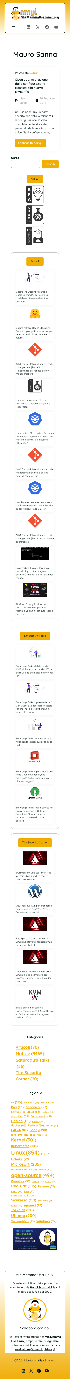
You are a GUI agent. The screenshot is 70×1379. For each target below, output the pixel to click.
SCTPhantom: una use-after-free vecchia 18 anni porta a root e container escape (33, 876)
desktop (38, 1121)
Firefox (52, 1125)
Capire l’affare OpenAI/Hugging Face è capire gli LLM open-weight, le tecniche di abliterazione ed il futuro (34, 332)
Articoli (35, 261)
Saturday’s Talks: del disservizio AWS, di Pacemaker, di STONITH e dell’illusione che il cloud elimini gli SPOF (34, 671)
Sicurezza (23, 1200)
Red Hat (23, 1185)
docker (18, 1125)
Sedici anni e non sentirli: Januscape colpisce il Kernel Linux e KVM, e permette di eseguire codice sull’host (34, 1012)
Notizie (33, 73)
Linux (25, 1152)
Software (45, 1200)
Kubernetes (24, 1146)
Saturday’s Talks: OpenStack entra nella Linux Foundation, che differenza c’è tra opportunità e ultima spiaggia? (34, 776)
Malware (20, 1159)
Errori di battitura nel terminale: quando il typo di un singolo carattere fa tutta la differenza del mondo (34, 572)
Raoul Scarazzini (41, 1287)
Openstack (20, 1181)
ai (16, 1102)
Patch (50, 1181)
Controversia (41, 1116)
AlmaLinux (31, 1102)
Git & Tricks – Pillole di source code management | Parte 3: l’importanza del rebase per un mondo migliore (34, 369)
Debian (21, 1121)
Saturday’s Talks (35, 636)
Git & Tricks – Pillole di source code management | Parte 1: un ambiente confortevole (35, 538)
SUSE (16, 1205)
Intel (29, 1134)
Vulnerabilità (23, 1221)
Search (50, 164)
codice (47, 1112)
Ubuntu (23, 1215)
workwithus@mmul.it (29, 1349)
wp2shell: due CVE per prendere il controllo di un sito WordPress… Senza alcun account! (34, 909)
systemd (33, 1205)
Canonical (36, 1107)
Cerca (15, 157)
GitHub (35, 179)
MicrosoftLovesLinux (24, 1169)
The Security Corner (35, 842)
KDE (42, 1134)
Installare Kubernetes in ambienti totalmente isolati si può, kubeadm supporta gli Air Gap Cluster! (34, 505)
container (20, 1116)
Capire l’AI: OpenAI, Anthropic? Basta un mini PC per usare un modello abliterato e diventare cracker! (32, 296)
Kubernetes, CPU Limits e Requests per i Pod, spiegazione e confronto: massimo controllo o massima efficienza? (35, 438)
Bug (17, 1107)
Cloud (33, 1111)
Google (38, 1130)
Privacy (49, 1349)
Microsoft (26, 1164)
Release (46, 1186)
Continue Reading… (32, 144)
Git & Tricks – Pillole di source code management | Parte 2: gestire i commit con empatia (34, 472)
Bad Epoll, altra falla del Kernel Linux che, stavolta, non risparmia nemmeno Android (34, 942)
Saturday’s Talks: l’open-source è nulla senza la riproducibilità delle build (34, 742)
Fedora (36, 1125)
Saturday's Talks (33, 1063)
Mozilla (44, 1169)
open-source (32, 1175)
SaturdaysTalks (23, 1195)
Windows (46, 1221)
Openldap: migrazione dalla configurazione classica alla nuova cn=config (31, 86)
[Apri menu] (13, 27)
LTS (45, 1153)
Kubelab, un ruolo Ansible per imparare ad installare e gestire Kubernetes (33, 403)
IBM (16, 1134)
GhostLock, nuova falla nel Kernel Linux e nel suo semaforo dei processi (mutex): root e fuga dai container (34, 976)
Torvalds (22, 1210)
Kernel (23, 1140)
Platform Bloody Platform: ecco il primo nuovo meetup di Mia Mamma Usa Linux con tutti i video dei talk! (34, 609)
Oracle (38, 1181)
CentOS (18, 1111)
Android (47, 1102)
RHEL (16, 1191)
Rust (29, 1191)
